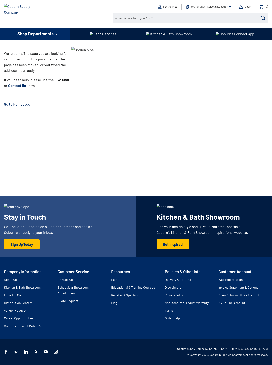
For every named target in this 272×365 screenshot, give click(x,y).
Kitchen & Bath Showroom (22, 287)
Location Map (13, 295)
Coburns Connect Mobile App (24, 326)
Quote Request (68, 301)
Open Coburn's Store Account (238, 295)
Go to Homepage (17, 104)
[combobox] (187, 18)
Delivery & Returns (178, 279)
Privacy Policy (174, 295)
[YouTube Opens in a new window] (46, 352)
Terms (169, 310)
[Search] (263, 18)
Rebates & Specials (124, 295)
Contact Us (65, 279)
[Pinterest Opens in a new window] (16, 352)
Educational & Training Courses (133, 287)
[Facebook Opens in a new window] (6, 352)
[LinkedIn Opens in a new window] (26, 352)
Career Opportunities (19, 318)
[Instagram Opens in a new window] (56, 352)
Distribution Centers (18, 303)
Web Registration (230, 279)
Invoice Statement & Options (238, 287)
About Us (10, 279)
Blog (114, 303)
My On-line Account (231, 303)
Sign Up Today (22, 244)
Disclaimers (173, 287)
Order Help (172, 318)
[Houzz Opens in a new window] (36, 352)
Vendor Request (15, 310)
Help (114, 279)
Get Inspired (173, 244)
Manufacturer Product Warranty (187, 303)
